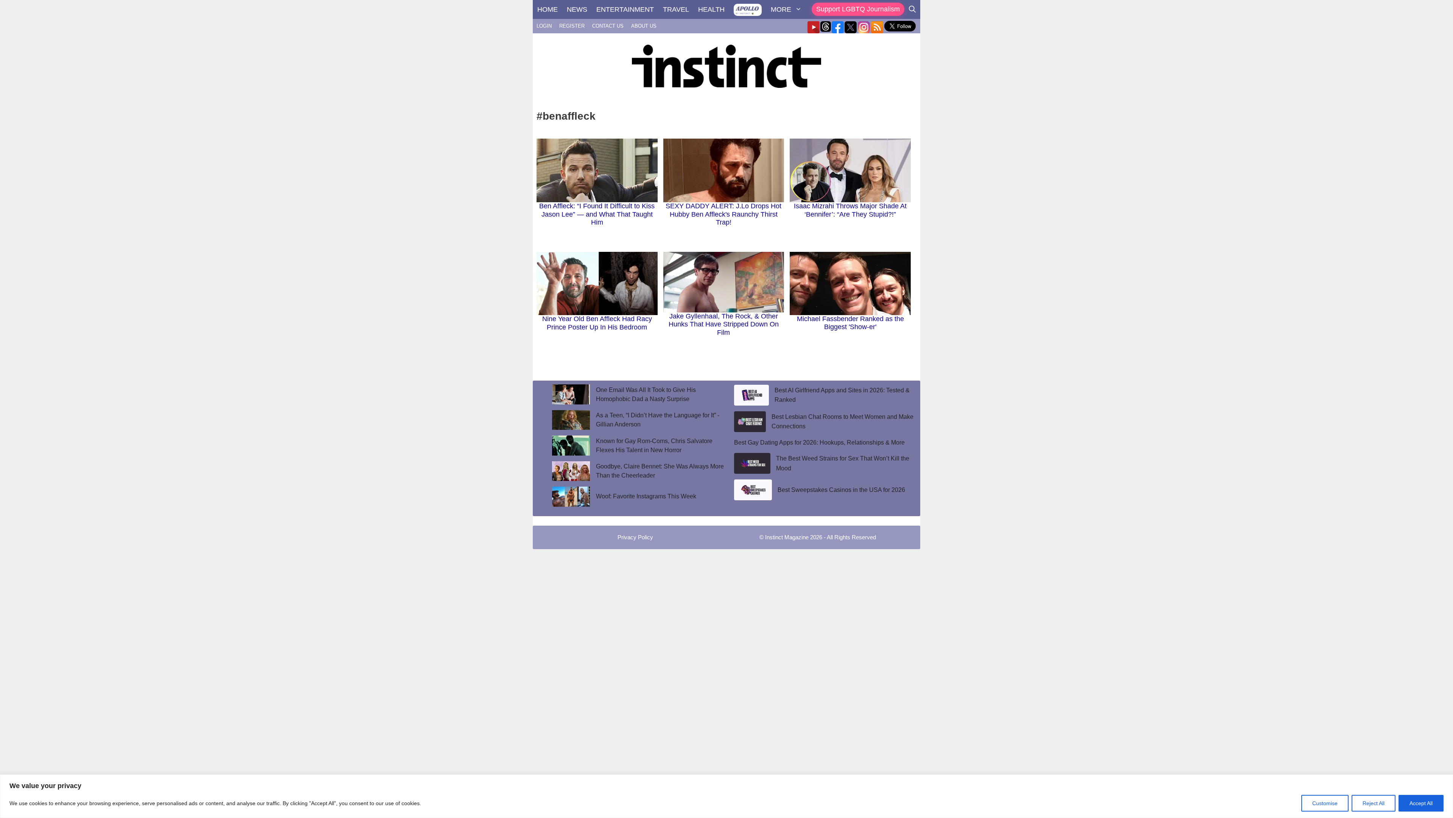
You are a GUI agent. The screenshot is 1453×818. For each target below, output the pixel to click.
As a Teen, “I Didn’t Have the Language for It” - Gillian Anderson (657, 420)
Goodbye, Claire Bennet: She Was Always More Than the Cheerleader (660, 471)
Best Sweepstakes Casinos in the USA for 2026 (841, 490)
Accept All (1421, 803)
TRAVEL (676, 9)
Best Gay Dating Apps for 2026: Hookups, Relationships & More (819, 442)
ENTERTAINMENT (625, 9)
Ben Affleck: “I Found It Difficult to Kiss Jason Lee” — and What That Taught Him (597, 214)
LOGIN (544, 26)
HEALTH (711, 9)
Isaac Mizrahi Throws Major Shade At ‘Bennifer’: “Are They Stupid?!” (850, 210)
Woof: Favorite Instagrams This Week (646, 496)
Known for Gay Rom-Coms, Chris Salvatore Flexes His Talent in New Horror (654, 445)
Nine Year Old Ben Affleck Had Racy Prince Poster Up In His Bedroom (597, 323)
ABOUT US (643, 26)
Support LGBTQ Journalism (858, 9)
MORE (781, 9)
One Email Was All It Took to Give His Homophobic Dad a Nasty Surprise (646, 394)
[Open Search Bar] (912, 9)
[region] (726, 796)
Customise (1325, 803)
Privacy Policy (635, 537)
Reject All (1374, 803)
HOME (547, 9)
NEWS (577, 9)
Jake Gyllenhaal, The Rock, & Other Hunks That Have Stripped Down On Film (724, 324)
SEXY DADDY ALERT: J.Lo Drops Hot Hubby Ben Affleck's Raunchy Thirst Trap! (723, 214)
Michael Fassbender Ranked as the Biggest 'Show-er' (850, 323)
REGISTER (572, 26)
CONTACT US (608, 26)
